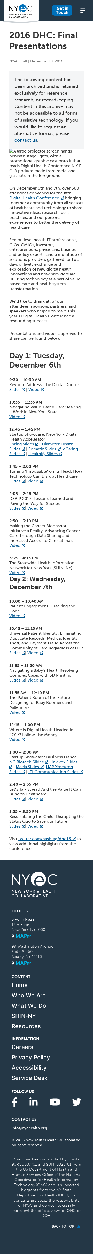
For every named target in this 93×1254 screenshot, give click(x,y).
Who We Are (29, 995)
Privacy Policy (31, 1057)
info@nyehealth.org (29, 1128)
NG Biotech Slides (26, 761)
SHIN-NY (24, 1016)
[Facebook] (15, 1101)
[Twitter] (76, 1101)
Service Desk (30, 1077)
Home (20, 985)
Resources (26, 1026)
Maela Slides (27, 766)
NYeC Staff (18, 61)
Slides (14, 389)
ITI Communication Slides (53, 771)
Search (46, 18)
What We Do (29, 1005)
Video (34, 389)
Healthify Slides (43, 453)
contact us (25, 140)
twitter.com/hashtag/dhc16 (44, 838)
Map (21, 936)
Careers (23, 1047)
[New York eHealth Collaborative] (21, 11)
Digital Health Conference (34, 197)
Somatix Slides (42, 448)
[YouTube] (55, 1101)
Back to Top (63, 1226)
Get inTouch (62, 10)
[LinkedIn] (33, 1101)
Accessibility (29, 1067)
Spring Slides (21, 444)
